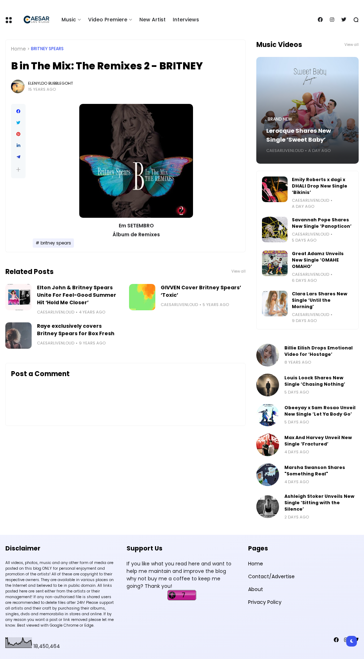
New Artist (152, 19)
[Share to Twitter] (18, 123)
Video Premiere (107, 19)
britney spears (47, 49)
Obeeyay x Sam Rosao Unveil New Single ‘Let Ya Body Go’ (319, 411)
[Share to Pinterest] (18, 134)
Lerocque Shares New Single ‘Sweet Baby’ (298, 135)
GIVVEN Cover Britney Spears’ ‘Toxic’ (201, 291)
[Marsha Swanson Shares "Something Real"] (267, 474)
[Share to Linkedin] (18, 145)
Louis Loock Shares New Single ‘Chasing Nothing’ (314, 381)
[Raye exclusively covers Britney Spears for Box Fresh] (18, 335)
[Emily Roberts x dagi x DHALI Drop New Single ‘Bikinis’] (275, 189)
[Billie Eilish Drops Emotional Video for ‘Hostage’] (267, 355)
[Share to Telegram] (18, 157)
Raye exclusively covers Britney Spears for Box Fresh (75, 329)
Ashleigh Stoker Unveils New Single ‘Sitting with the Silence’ (319, 502)
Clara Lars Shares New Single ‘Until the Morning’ (319, 300)
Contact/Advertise (271, 576)
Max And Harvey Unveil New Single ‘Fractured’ (318, 440)
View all (238, 271)
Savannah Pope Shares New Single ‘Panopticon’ (322, 223)
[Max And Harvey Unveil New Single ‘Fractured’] (267, 444)
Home (18, 48)
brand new (280, 119)
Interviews (186, 19)
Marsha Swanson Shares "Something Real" (314, 470)
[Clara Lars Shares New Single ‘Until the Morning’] (275, 303)
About (255, 589)
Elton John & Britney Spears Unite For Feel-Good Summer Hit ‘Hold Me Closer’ (76, 295)
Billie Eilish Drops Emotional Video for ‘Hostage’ (318, 351)
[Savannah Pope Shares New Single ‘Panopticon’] (275, 229)
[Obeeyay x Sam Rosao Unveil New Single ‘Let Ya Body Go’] (267, 415)
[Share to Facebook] (18, 111)
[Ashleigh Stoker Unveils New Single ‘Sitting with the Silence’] (267, 506)
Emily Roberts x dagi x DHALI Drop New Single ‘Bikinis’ (319, 185)
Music (68, 19)
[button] (18, 169)
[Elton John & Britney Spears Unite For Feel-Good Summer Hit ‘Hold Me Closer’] (18, 297)
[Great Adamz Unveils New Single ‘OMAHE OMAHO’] (275, 263)
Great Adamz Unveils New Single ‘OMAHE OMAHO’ (318, 260)
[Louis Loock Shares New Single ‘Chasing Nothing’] (267, 385)
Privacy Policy (265, 602)
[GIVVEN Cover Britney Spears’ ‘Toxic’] (142, 297)
